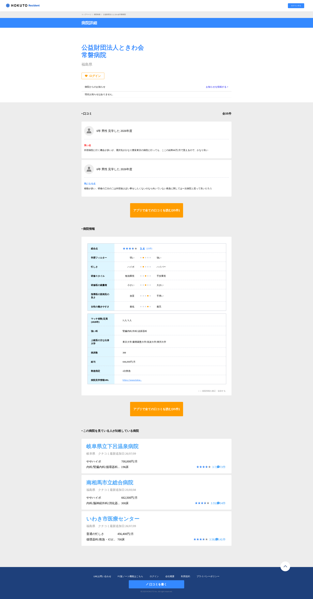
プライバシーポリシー (208, 576)
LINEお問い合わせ (102, 576)
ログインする (296, 6)
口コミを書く (158, 584)
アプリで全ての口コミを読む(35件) (156, 210)
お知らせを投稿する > (217, 87)
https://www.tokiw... (132, 380)
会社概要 (169, 576)
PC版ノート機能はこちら (130, 576)
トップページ (86, 14)
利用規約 (185, 576)
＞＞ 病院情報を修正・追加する (212, 391)
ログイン (95, 76)
